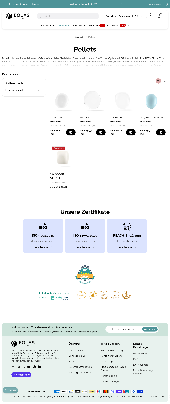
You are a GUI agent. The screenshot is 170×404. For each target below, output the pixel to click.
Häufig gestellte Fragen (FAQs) (113, 369)
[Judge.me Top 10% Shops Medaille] (126, 295)
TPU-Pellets (86, 117)
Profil (136, 359)
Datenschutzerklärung (80, 367)
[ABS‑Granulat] (63, 157)
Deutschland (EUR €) (129, 16)
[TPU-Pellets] (93, 101)
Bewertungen (108, 361)
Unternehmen (76, 350)
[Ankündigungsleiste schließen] (166, 4)
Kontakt (35, 4)
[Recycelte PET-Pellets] (153, 101)
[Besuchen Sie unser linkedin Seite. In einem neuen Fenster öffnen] (39, 366)
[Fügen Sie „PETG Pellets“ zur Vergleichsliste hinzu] (130, 93)
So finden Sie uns (78, 355)
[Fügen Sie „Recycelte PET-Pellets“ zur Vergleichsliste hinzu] (160, 93)
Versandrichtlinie (110, 375)
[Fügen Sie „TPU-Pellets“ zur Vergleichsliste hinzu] (100, 93)
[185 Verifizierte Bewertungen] (85, 285)
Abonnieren (149, 329)
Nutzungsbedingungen (81, 372)
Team (72, 361)
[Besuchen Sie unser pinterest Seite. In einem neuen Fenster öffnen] (34, 366)
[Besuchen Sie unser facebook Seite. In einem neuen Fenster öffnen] (13, 366)
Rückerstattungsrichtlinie (114, 381)
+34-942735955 (155, 4)
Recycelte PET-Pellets (151, 117)
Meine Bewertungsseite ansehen (145, 372)
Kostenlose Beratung (18, 4)
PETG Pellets (117, 117)
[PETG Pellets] (123, 101)
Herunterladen (41, 247)
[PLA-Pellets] (63, 101)
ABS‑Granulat (57, 173)
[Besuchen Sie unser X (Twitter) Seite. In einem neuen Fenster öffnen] (23, 366)
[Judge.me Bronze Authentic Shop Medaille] (104, 295)
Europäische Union (127, 241)
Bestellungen (140, 353)
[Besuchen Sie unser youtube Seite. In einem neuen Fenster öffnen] (29, 366)
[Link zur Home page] (23, 343)
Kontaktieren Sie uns (111, 355)
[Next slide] (121, 4)
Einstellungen (140, 364)
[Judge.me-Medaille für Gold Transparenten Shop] (81, 295)
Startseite (79, 37)
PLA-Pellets (56, 117)
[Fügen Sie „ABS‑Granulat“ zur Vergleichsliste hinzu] (70, 149)
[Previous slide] (45, 4)
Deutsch (110, 16)
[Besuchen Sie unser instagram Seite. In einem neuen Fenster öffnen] (18, 366)
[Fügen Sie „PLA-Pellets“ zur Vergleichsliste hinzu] (70, 93)
